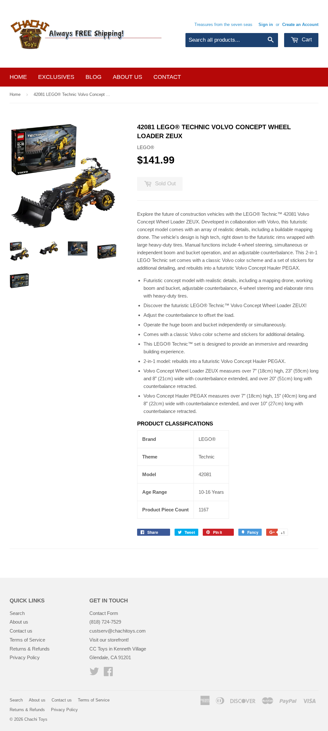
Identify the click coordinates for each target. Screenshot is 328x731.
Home (18, 77)
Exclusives (56, 77)
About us (127, 77)
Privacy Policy (25, 657)
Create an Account (300, 24)
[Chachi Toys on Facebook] (108, 673)
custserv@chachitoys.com (117, 631)
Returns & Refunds (30, 648)
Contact (167, 77)
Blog (94, 77)
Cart (306, 40)
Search (17, 613)
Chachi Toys (35, 719)
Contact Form (103, 613)
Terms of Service (27, 640)
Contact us (21, 631)
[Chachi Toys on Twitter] (94, 673)
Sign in (265, 24)
